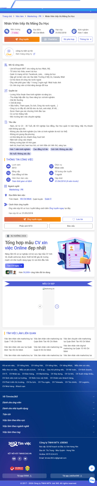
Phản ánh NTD (25, 226)
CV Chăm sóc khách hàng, (62, 378)
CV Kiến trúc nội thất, (38, 378)
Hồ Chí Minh (25, 199)
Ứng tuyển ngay (56, 208)
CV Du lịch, (31, 382)
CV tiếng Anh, (23, 365)
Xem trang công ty (24, 54)
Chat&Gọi (52, 39)
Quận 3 (48, 199)
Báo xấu (71, 226)
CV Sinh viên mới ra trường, (14, 378)
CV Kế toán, (71, 370)
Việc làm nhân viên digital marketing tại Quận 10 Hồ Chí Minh (76, 348)
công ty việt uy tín (24, 51)
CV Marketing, (42, 374)
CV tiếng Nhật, (66, 365)
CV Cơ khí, (69, 374)
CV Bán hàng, (28, 374)
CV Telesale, (57, 382)
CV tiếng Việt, (37, 365)
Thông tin (84, 39)
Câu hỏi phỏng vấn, (55, 370)
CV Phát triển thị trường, (13, 382)
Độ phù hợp (69, 39)
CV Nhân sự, (14, 374)
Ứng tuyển (24, 39)
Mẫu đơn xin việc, (82, 365)
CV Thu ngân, (44, 382)
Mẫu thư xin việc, (10, 370)
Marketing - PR (16, 189)
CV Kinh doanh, (85, 370)
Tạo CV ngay (13, 265)
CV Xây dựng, (57, 374)
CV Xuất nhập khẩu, (85, 374)
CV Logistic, (84, 382)
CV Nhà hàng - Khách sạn (13, 386)
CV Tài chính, (71, 382)
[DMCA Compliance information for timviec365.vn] (27, 468)
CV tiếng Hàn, (51, 365)
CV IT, (4, 374)
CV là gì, (41, 370)
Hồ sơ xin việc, (8, 365)
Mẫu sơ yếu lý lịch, (28, 370)
